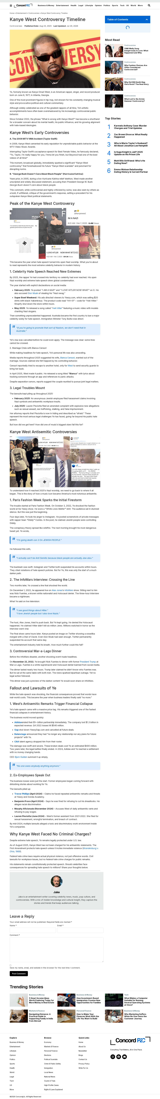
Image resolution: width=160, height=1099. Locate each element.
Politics (12, 1059)
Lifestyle (13, 1051)
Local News (48, 1072)
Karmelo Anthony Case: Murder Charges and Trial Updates (130, 126)
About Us (82, 1047)
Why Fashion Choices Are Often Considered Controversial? (135, 67)
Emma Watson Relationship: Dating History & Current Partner (131, 170)
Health (12, 1068)
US (11, 1085)
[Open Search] (149, 5)
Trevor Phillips (22, 794)
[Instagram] (112, 1056)
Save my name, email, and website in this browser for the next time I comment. (45, 968)
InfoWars (69, 590)
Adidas (18, 722)
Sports (12, 1064)
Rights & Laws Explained (53, 1089)
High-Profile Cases (51, 1085)
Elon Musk (33, 293)
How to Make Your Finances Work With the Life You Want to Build (88, 1016)
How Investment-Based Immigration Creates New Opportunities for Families (89, 1000)
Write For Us (83, 1068)
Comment (15, 935)
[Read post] (19, 1000)
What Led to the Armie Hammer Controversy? (134, 100)
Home (12, 13)
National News (49, 1077)
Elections (47, 1055)
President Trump (88, 661)
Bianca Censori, (67, 357)
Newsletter (83, 1051)
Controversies (33, 13)
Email (60, 925)
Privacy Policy (84, 1064)
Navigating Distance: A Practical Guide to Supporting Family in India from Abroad (41, 1017)
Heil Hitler (57, 308)
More (18, 1090)
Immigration (48, 1068)
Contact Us (83, 1059)
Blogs (81, 1055)
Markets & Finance (37, 1011)
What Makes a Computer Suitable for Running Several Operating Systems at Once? (137, 1001)
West (70, 365)
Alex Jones (57, 590)
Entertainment (21, 13)
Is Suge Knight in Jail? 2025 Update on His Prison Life (128, 153)
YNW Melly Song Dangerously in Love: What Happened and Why (136, 50)
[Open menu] (11, 5)
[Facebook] (118, 1056)
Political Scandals (51, 1059)
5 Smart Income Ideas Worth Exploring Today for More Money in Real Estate (41, 1000)
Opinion (13, 1055)
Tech (126, 995)
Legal (12, 1077)
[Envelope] (124, 1056)
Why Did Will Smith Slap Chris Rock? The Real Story (136, 83)
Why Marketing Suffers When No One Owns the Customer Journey (135, 1016)
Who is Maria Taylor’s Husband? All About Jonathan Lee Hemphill (131, 144)
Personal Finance (84, 1011)
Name (13, 925)
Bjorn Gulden (21, 757)
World (12, 1072)
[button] (147, 19)
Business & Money (37, 995)
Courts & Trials (49, 1081)
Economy (47, 1042)
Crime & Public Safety (52, 1064)
